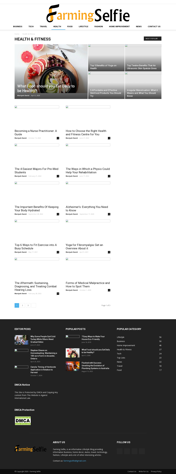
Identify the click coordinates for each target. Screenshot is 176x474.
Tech (31, 26)
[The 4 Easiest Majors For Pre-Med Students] (37, 155)
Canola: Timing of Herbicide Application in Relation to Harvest (43, 370)
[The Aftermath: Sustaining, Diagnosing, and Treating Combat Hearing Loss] (37, 269)
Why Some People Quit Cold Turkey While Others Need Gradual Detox (43, 339)
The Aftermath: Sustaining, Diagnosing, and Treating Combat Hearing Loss (36, 286)
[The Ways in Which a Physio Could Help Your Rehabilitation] (88, 155)
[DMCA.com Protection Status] (23, 424)
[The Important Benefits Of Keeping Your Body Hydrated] (37, 193)
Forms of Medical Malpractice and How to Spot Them (88, 284)
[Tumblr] (155, 2)
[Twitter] (159, 2)
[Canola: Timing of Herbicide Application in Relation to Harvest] (21, 370)
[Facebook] (146, 2)
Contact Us (154, 26)
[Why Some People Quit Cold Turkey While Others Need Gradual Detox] (21, 340)
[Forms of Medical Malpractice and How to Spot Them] (88, 269)
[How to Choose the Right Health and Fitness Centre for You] (88, 116)
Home (17, 34)
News (139, 26)
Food (70, 26)
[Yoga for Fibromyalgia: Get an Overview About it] (88, 231)
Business (17, 26)
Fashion (98, 26)
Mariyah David (23, 95)
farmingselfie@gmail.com (75, 460)
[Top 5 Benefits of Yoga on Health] (106, 56)
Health (57, 26)
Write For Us (143, 471)
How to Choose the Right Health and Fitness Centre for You (86, 132)
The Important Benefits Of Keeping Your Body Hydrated (36, 208)
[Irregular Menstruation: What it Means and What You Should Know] (143, 85)
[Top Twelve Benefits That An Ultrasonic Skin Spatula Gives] (143, 57)
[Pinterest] (150, 2)
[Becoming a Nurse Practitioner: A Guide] (37, 116)
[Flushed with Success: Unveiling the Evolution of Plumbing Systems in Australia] (72, 366)
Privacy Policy (156, 471)
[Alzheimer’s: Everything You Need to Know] (88, 193)
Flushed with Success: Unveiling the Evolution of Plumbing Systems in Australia (95, 365)
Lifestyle (83, 26)
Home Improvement (119, 26)
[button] (172, 26)
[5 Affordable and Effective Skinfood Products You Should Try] (106, 85)
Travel (43, 26)
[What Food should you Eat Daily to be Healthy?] (51, 68)
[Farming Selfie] (88, 13)
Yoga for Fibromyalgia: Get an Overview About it (84, 246)
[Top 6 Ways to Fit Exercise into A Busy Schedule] (37, 231)
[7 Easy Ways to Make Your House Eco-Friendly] (72, 339)
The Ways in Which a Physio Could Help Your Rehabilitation (88, 170)
